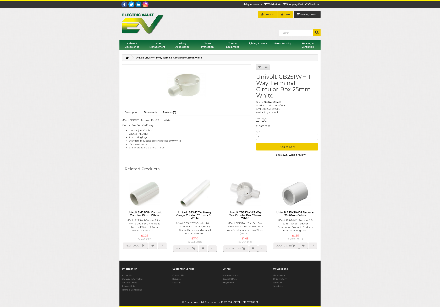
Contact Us (178, 275)
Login (287, 14)
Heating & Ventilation (308, 45)
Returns (176, 279)
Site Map (176, 282)
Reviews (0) (169, 112)
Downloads (150, 112)
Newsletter (278, 286)
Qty (258, 131)
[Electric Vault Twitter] (131, 4)
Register (269, 14)
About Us (127, 275)
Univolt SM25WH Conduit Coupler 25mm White (145, 214)
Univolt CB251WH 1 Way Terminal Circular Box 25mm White (169, 57)
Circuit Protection (207, 45)
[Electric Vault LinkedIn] (138, 4)
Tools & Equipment (232, 45)
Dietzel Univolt (272, 102)
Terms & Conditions (132, 289)
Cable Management (157, 45)
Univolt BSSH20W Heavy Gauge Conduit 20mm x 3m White (194, 215)
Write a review (297, 154)
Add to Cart (287, 146)
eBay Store (228, 282)
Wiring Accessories (182, 45)
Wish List (277, 282)
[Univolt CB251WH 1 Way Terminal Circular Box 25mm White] (186, 84)
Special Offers (229, 279)
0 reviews (281, 154)
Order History (280, 279)
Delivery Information (132, 279)
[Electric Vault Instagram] (145, 4)
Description (131, 112)
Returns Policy (129, 282)
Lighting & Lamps (257, 43)
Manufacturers (230, 275)
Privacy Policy (129, 286)
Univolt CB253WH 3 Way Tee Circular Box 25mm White (245, 215)
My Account (279, 275)
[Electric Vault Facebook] (124, 4)
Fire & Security (282, 43)
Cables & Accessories (132, 45)
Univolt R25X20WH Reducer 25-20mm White (295, 214)
